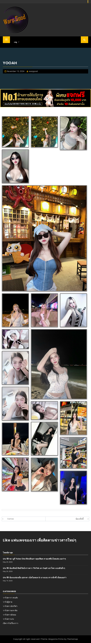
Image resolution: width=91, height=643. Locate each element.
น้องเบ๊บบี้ (80, 519)
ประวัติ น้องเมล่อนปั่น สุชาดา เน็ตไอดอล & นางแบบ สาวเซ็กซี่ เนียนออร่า (34, 577)
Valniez (10, 519)
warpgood (33, 71)
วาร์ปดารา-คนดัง (10, 598)
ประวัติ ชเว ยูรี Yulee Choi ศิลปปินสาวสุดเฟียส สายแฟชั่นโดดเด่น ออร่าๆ (34, 559)
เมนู (15, 42)
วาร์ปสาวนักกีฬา (10, 606)
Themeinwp (72, 639)
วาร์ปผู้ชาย (7, 602)
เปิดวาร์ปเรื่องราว (10, 623)
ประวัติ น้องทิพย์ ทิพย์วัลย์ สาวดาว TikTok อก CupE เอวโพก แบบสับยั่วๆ (34, 568)
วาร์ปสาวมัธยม (9, 615)
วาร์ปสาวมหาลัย (10, 610)
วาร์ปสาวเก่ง (8, 619)
